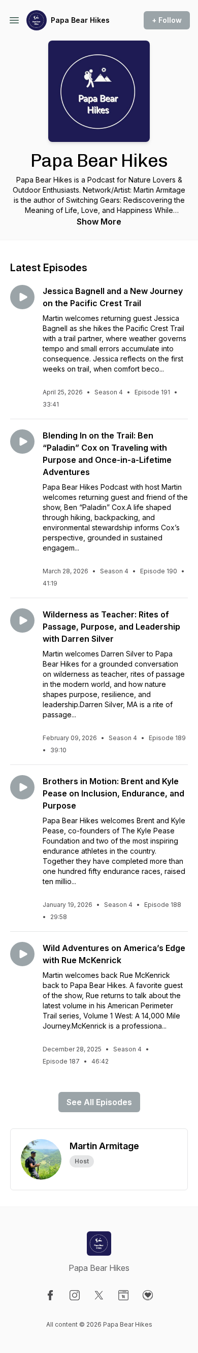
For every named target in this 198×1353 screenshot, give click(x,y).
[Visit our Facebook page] (50, 1295)
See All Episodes (99, 1102)
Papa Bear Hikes (80, 20)
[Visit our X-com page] (99, 1295)
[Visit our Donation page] (148, 1295)
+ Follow (167, 20)
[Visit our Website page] (123, 1295)
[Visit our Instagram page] (75, 1295)
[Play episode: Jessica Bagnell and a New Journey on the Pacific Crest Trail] (22, 297)
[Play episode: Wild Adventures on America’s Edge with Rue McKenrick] (22, 954)
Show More (99, 221)
